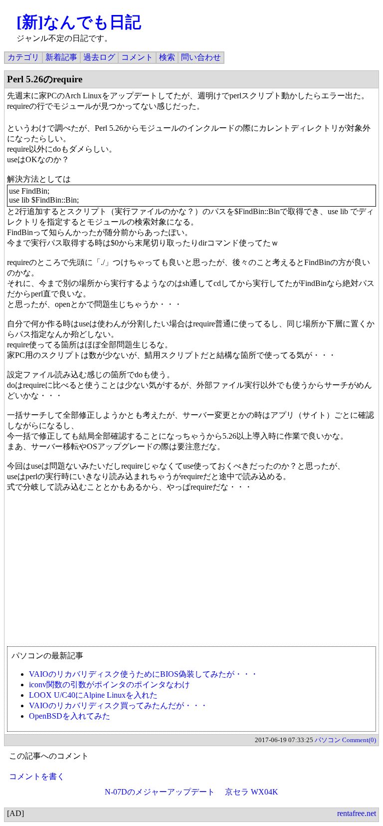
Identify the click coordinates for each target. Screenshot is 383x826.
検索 (167, 57)
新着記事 (61, 57)
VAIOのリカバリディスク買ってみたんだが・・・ (118, 705)
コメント (137, 57)
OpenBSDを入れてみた (69, 716)
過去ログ (99, 57)
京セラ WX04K (251, 792)
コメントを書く (37, 776)
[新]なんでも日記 (78, 22)
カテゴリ (23, 57)
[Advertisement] (191, 574)
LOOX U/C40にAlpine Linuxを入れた (93, 695)
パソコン (328, 740)
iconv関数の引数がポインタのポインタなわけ (109, 684)
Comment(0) (359, 740)
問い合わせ (201, 57)
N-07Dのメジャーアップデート (160, 792)
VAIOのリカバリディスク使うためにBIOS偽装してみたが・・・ (143, 674)
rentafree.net (356, 813)
